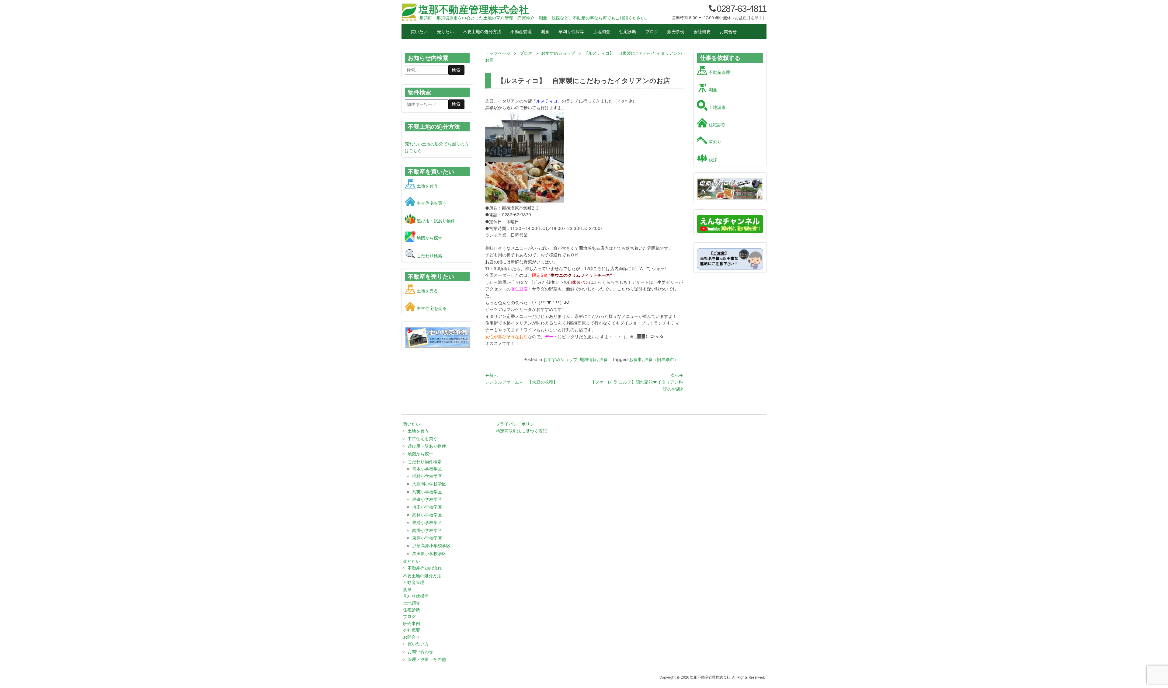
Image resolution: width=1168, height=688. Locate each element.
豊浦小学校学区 (427, 522)
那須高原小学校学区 (431, 545)
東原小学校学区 (427, 537)
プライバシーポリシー (517, 423)
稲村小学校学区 (427, 476)
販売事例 (675, 31)
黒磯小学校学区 (427, 499)
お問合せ (728, 31)
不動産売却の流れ (425, 568)
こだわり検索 (428, 255)
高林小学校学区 (427, 514)
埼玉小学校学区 (427, 506)
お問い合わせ (420, 651)
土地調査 (601, 31)
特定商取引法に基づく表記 (521, 430)
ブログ (651, 31)
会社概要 (702, 31)
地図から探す (428, 238)
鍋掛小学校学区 (427, 530)
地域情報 (588, 359)
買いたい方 (418, 643)
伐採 (712, 159)
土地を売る (426, 290)
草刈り (714, 141)
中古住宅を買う (431, 203)
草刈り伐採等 (571, 31)
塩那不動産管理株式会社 (474, 9)
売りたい (445, 31)
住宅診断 (627, 31)
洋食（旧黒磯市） (661, 359)
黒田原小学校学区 (429, 553)
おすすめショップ (560, 359)
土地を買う (426, 185)
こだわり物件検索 (425, 461)
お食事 (635, 359)
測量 (545, 31)
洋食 (603, 359)
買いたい (419, 31)
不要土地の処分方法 (482, 31)
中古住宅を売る (431, 308)
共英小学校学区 (427, 491)
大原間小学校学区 (429, 483)
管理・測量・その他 (427, 659)
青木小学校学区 (427, 468)
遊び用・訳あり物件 (435, 220)
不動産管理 (521, 31)
